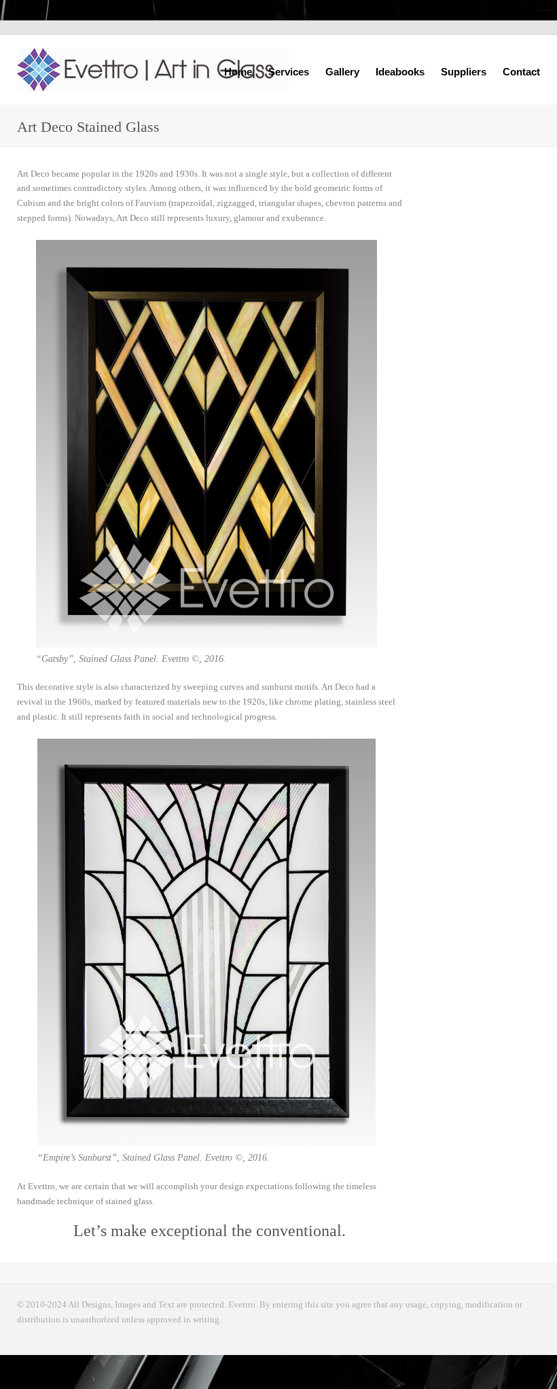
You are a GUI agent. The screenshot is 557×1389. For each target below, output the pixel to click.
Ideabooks (400, 70)
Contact (521, 71)
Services (288, 70)
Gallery (342, 70)
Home (238, 71)
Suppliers (463, 71)
